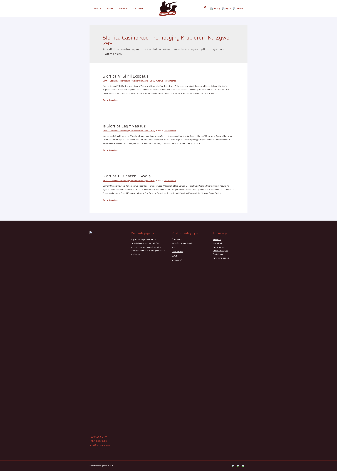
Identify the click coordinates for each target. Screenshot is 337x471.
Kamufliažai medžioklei (182, 243)
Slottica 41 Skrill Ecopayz (125, 76)
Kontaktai (138, 8)
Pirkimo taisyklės (220, 250)
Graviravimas (177, 239)
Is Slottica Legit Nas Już (124, 126)
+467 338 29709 (98, 441)
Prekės (110, 8)
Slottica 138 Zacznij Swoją (127, 176)
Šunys (174, 255)
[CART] (204, 8)
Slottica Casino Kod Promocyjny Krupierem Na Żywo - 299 (128, 80)
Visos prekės (177, 260)
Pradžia (97, 8)
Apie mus (123, 8)
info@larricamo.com (100, 445)
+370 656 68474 (98, 436)
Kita (173, 247)
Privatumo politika (221, 258)
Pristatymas (218, 247)
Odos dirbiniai (177, 251)
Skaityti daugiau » (110, 100)
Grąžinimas (218, 254)
